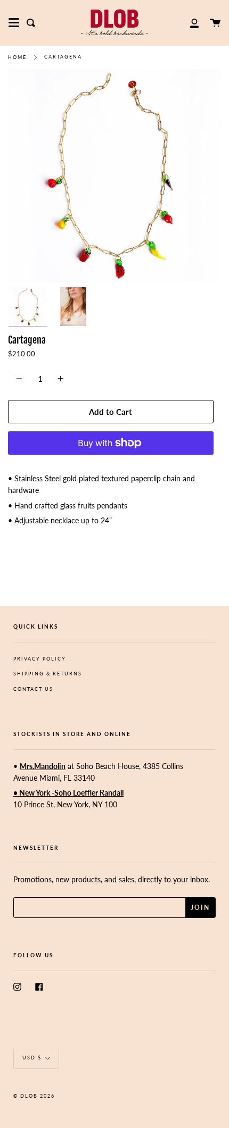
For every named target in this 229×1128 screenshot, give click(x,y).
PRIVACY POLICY (39, 659)
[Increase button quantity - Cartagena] (59, 378)
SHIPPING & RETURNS (47, 673)
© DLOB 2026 (34, 1096)
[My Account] (188, 22)
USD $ (32, 1057)
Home (17, 57)
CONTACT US (33, 689)
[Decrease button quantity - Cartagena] (21, 378)
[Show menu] (14, 22)
